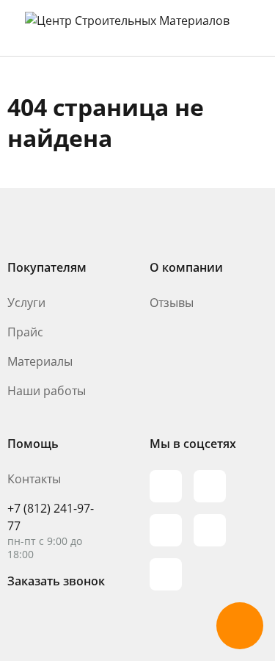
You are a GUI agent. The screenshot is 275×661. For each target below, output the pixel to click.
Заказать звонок (56, 581)
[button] (239, 625)
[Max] (166, 486)
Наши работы (46, 391)
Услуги (26, 303)
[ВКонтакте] (210, 530)
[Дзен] (166, 574)
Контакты (34, 479)
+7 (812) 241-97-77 (50, 517)
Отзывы (172, 303)
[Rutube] (210, 486)
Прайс (25, 332)
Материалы (40, 361)
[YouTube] (166, 530)
